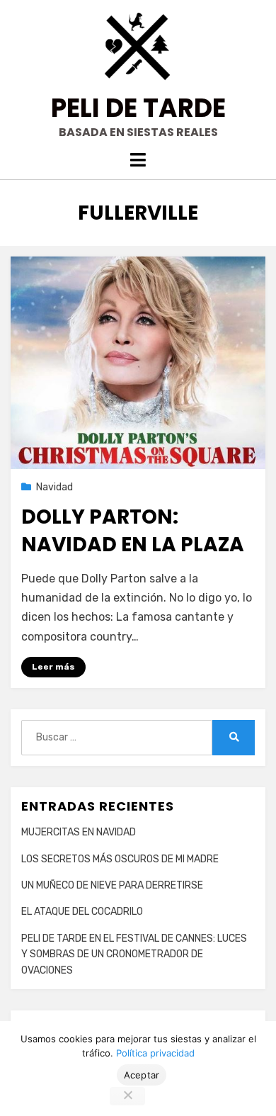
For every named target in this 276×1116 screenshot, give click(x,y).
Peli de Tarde (138, 108)
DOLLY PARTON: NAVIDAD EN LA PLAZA (132, 530)
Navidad (54, 487)
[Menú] (138, 160)
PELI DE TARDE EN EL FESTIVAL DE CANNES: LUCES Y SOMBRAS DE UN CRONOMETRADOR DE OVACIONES (134, 954)
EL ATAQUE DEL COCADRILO (82, 912)
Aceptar (142, 1075)
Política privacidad (155, 1053)
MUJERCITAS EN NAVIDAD (78, 832)
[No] (127, 1096)
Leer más (53, 667)
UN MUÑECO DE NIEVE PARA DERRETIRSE (112, 885)
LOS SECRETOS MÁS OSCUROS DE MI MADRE (120, 859)
